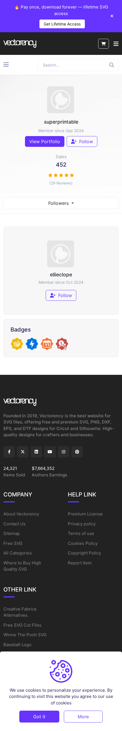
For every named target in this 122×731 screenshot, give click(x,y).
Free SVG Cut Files (22, 625)
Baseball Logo (17, 644)
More (83, 716)
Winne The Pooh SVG (25, 634)
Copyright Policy (84, 553)
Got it (39, 716)
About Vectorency (21, 514)
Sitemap (11, 533)
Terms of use (81, 533)
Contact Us (14, 523)
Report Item (80, 563)
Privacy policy (82, 523)
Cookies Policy (83, 543)
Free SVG (12, 543)
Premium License (85, 514)
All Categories (17, 553)
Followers (59, 203)
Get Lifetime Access (62, 24)
